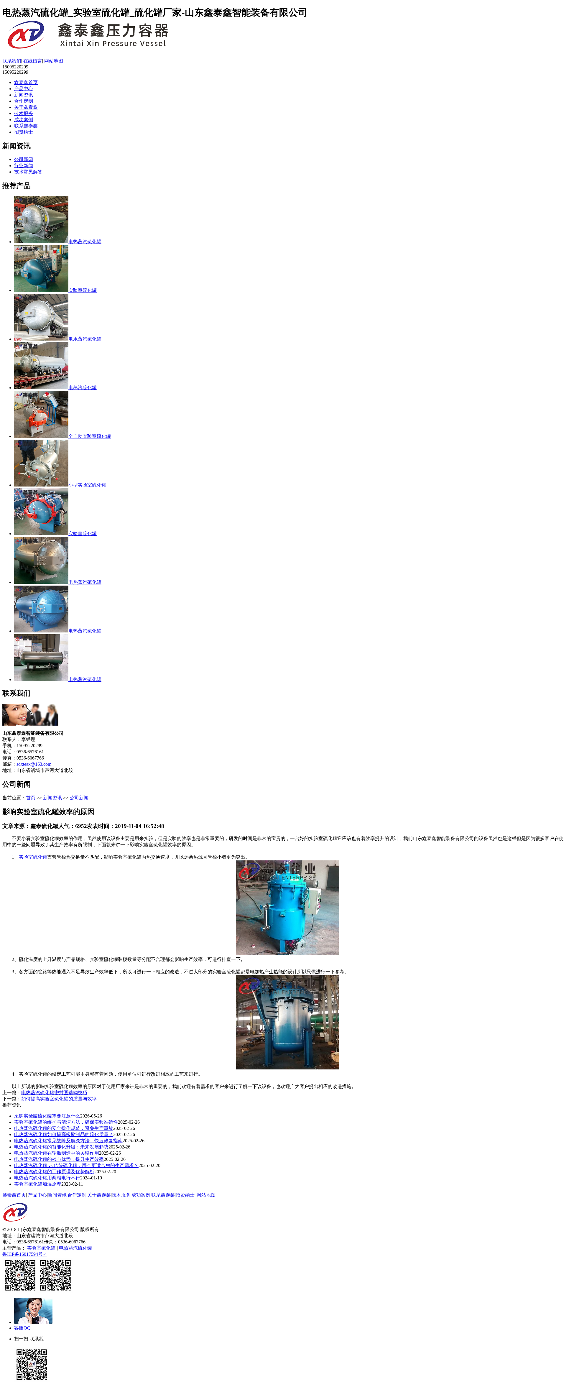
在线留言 (32, 60)
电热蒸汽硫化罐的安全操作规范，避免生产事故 (63, 1128)
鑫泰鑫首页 (26, 82)
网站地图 (53, 60)
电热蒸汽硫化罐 (75, 1247)
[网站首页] (15, 1224)
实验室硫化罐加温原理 (37, 1183)
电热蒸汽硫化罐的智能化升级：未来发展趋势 (61, 1146)
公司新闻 (23, 159)
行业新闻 (23, 165)
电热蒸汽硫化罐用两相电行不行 (47, 1177)
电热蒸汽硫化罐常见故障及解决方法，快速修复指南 (68, 1140)
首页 (30, 797)
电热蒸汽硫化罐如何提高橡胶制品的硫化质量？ (63, 1134)
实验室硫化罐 (33, 857)
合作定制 (23, 100)
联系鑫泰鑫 (26, 125)
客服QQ (22, 1327)
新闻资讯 (23, 94)
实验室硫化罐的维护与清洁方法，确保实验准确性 (66, 1122)
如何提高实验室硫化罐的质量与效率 (59, 1098)
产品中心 (23, 88)
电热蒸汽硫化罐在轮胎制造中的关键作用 (56, 1153)
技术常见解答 (28, 171)
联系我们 (11, 60)
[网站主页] (96, 48)
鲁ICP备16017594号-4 (24, 1254)
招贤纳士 (23, 131)
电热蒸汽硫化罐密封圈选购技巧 (54, 1092)
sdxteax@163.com (34, 764)
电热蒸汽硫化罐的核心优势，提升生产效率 (59, 1159)
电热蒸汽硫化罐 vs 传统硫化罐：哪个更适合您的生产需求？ (76, 1165)
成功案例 (23, 119)
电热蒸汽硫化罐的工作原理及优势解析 (54, 1171)
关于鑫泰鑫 (26, 107)
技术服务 (23, 113)
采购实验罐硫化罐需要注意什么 (47, 1115)
